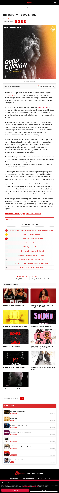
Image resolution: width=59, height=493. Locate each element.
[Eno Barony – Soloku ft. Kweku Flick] (43, 317)
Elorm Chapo (6, 18)
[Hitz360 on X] (42, 478)
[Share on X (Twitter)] (16, 21)
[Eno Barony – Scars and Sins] (16, 336)
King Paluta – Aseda (21, 279)
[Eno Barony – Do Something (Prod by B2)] (16, 317)
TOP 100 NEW (40, 473)
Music (7, 7)
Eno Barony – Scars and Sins (11, 346)
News (28, 473)
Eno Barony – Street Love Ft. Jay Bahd (14, 367)
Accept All (15, 490)
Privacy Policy (26, 486)
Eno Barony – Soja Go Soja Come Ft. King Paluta (42, 368)
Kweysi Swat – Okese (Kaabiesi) (40, 279)
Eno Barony (9, 95)
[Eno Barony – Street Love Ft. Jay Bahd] (16, 358)
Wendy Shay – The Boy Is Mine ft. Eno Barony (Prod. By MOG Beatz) (41, 306)
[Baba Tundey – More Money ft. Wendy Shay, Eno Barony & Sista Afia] (43, 336)
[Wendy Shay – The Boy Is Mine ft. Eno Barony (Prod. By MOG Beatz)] (43, 296)
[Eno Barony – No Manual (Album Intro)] (16, 379)
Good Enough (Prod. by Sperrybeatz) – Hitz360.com (23, 213)
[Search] (4, 2)
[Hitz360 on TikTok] (49, 478)
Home (4, 7)
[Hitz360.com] (29, 2)
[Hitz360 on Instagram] (45, 478)
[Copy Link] (25, 21)
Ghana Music (12, 7)
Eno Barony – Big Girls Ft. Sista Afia (13, 305)
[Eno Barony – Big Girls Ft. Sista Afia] (16, 296)
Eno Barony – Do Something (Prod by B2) (15, 326)
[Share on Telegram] (22, 21)
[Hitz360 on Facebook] (38, 478)
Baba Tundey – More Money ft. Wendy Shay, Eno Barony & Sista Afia (41, 347)
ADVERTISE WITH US (14, 478)
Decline (44, 490)
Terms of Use (35, 486)
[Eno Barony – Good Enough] (29, 79)
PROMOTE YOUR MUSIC (28, 478)
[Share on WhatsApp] (19, 21)
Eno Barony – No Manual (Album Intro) (14, 389)
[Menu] (55, 2)
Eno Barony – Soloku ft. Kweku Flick (41, 326)
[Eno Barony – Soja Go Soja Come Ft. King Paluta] (43, 358)
